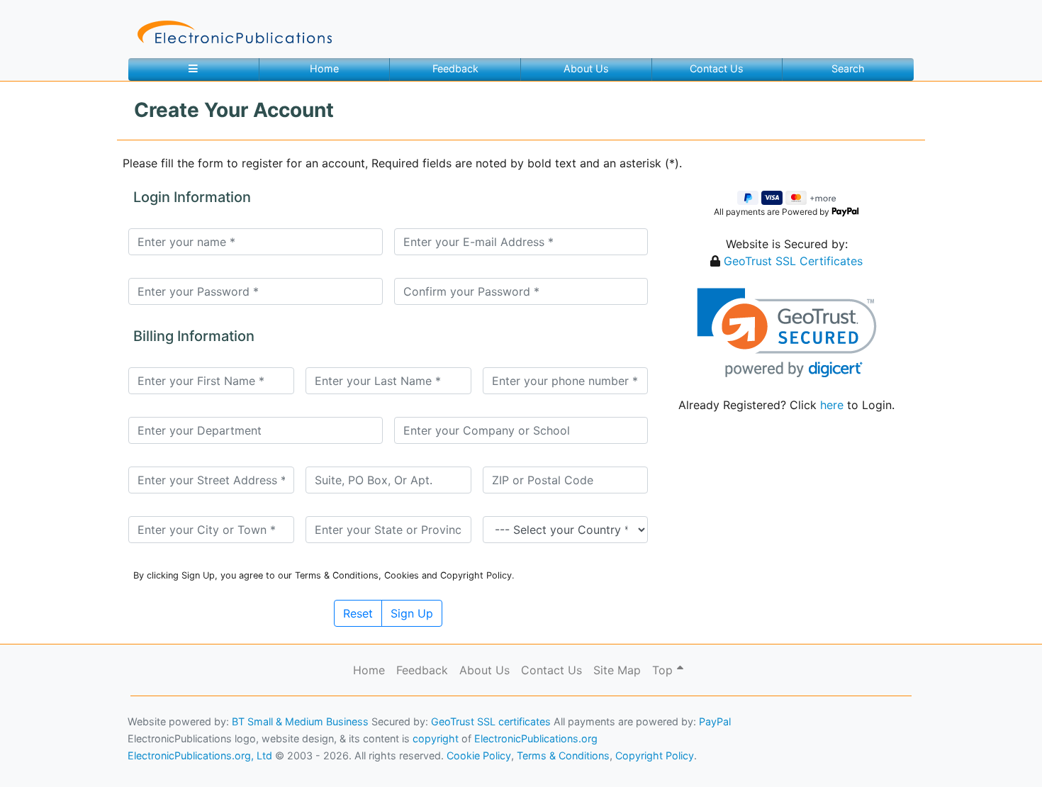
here (832, 405)
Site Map (617, 670)
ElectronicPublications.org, (73, 727)
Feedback (455, 68)
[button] (786, 332)
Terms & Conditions (121, 755)
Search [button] (848, 68)
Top (664, 670)
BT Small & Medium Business (300, 721)
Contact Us (717, 68)
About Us (586, 68)
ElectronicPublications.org (536, 738)
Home (324, 68)
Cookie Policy (45, 755)
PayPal (715, 721)
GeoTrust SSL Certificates (793, 261)
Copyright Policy (654, 755)
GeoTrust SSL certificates (491, 721)
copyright (436, 738)
